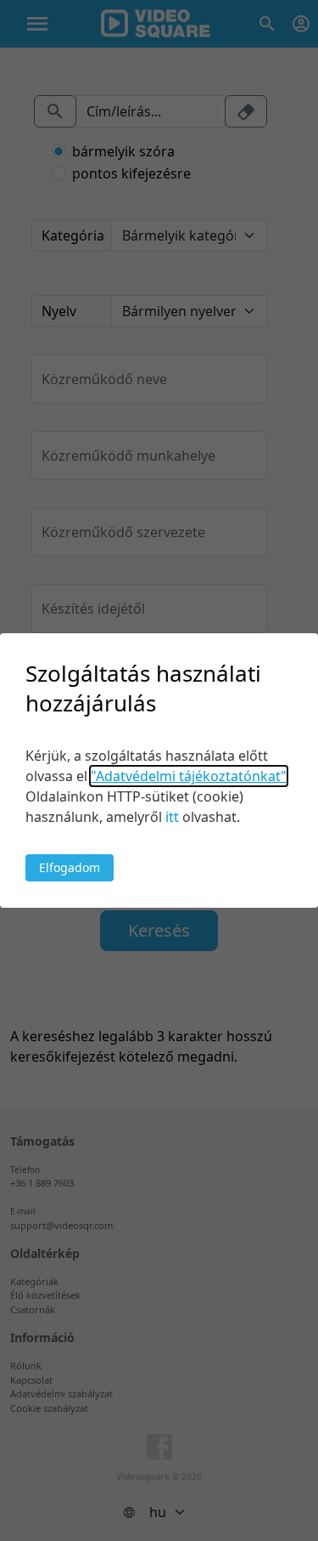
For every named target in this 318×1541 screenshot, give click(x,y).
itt (172, 816)
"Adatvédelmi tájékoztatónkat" (189, 776)
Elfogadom (69, 867)
